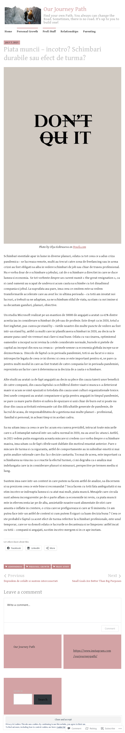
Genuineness (15, 567)
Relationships (69, 31)
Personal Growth (27, 31)
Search (18, 691)
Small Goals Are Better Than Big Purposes (96, 578)
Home (8, 31)
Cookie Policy (62, 727)
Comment (110, 628)
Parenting (89, 31)
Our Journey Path (65, 9)
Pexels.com (79, 247)
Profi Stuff (49, 31)
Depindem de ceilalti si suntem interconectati (31, 578)
